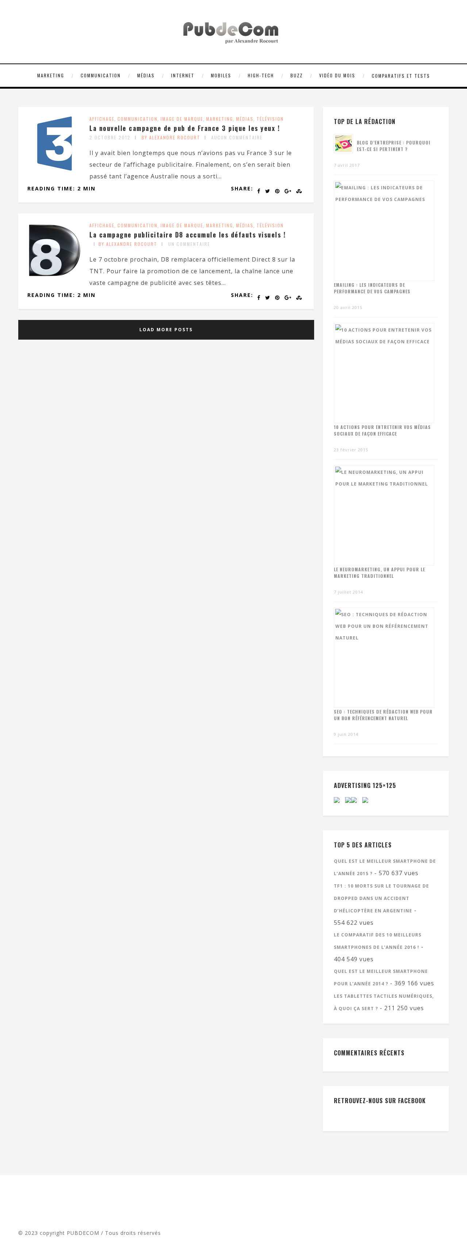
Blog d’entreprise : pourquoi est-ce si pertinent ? (394, 145)
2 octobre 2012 (110, 137)
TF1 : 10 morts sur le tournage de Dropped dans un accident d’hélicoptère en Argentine (381, 898)
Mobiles (221, 75)
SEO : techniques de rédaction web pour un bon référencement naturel (383, 714)
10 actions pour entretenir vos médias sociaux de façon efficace (382, 430)
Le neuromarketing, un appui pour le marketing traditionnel (379, 572)
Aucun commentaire (237, 137)
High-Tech (261, 75)
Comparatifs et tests (401, 76)
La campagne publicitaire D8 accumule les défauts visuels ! (187, 234)
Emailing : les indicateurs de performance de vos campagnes (372, 288)
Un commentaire (189, 244)
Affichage (102, 119)
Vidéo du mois (337, 75)
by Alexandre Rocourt (171, 137)
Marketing (50, 75)
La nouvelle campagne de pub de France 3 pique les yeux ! (184, 128)
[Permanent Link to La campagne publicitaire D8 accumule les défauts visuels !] (54, 275)
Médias (146, 75)
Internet (182, 75)
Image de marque (182, 119)
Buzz (296, 75)
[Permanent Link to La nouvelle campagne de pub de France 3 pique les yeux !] (54, 169)
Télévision (270, 119)
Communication (101, 75)
